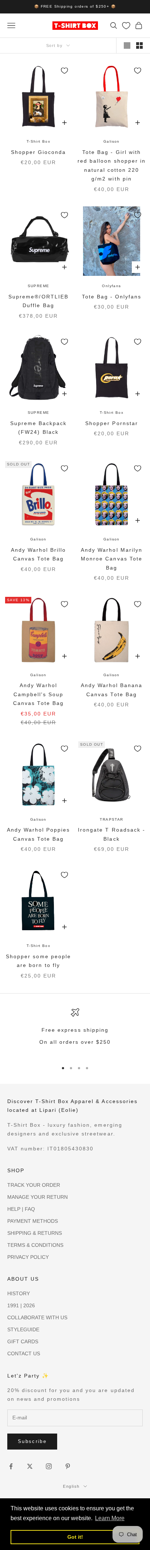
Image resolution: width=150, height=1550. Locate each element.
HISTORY (18, 1293)
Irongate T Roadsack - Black (111, 834)
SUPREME (39, 286)
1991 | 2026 (21, 1305)
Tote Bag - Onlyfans (111, 297)
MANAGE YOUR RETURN (37, 1197)
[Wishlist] (126, 25)
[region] (75, 1031)
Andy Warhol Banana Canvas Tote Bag (111, 689)
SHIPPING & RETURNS (34, 1233)
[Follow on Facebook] (11, 1466)
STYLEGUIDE (23, 1329)
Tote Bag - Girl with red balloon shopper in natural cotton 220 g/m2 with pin (111, 165)
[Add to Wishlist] (64, 70)
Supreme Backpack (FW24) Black (38, 427)
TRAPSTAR (111, 819)
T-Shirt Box (38, 141)
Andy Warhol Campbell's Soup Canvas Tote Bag (38, 694)
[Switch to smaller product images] (139, 45)
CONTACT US (23, 1353)
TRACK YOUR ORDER (33, 1185)
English (71, 1486)
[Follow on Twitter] (29, 1466)
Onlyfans (111, 286)
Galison (111, 141)
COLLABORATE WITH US (37, 1317)
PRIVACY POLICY (28, 1257)
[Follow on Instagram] (48, 1466)
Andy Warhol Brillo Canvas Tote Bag (38, 554)
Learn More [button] (110, 1518)
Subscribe (32, 1441)
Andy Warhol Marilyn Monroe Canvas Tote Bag (111, 559)
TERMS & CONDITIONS (35, 1245)
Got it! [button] (75, 1537)
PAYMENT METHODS (32, 1221)
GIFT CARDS (22, 1341)
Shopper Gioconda (38, 152)
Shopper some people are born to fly (38, 961)
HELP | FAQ (21, 1209)
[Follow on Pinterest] (67, 1466)
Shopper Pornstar (111, 423)
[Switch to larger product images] (127, 45)
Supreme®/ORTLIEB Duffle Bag (38, 301)
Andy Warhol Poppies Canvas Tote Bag (38, 834)
